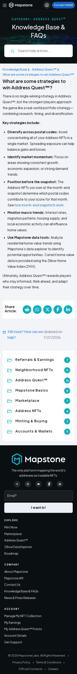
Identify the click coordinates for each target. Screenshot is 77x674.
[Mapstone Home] (21, 5)
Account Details (15, 635)
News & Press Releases (20, 598)
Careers (53, 669)
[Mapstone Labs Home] (38, 459)
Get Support (13, 642)
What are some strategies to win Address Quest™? (39, 74)
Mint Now (10, 527)
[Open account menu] (46, 5)
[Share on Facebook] (57, 309)
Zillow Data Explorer (18, 547)
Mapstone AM (13, 578)
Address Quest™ (44, 69)
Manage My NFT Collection (22, 616)
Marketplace (13, 534)
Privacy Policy (21, 662)
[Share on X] (47, 309)
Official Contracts (30, 669)
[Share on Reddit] (27, 309)
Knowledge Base (15, 69)
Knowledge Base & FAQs (21, 591)
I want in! (38, 507)
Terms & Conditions (48, 662)
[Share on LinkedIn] (68, 309)
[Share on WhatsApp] (37, 309)
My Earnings (12, 622)
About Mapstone (16, 571)
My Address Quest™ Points (23, 629)
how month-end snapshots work (39, 205)
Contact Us (12, 584)
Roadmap (11, 553)
